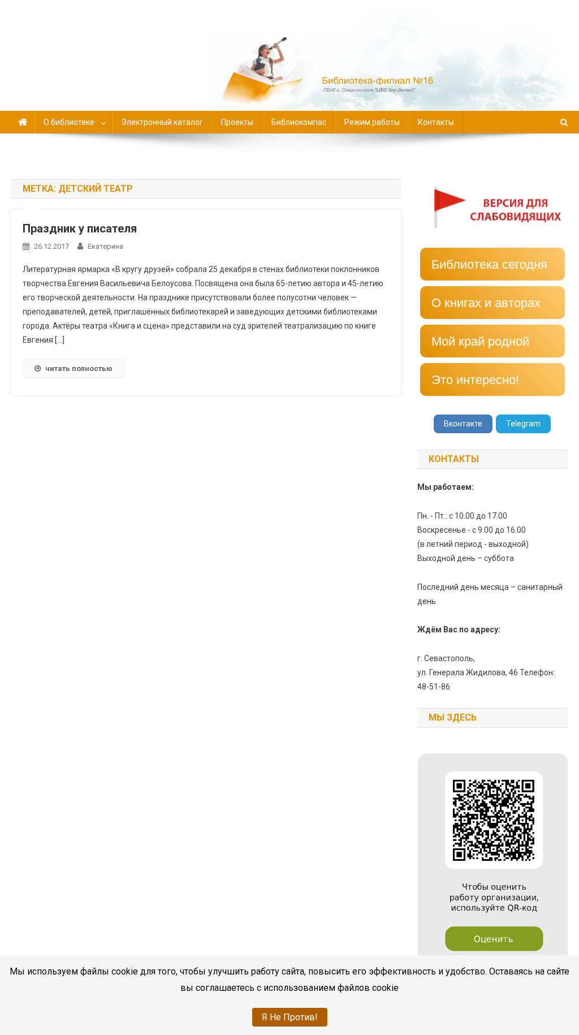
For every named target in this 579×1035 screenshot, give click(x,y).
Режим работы (372, 122)
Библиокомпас (298, 122)
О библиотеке (69, 122)
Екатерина (105, 246)
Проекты (237, 122)
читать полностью (79, 368)
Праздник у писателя (80, 228)
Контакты (436, 122)
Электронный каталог (162, 122)
